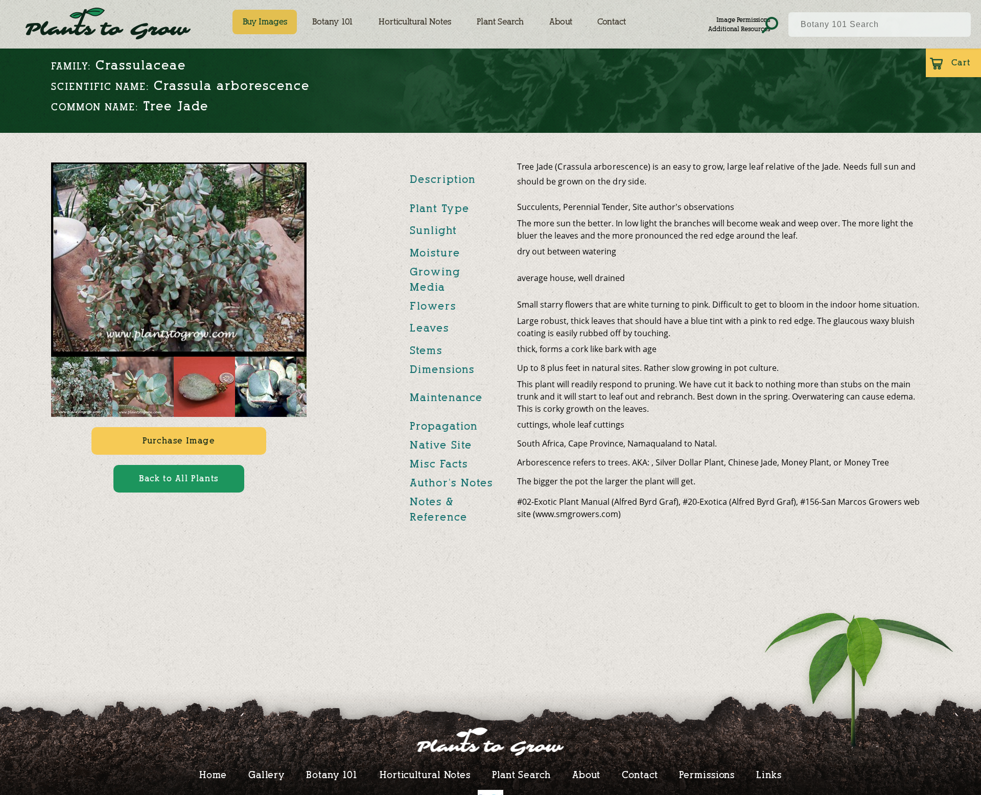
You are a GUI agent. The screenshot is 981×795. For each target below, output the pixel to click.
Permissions (707, 774)
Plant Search (500, 21)
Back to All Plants (179, 478)
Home (213, 774)
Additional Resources (739, 29)
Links (769, 774)
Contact (611, 21)
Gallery (266, 774)
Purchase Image (179, 440)
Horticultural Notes (415, 21)
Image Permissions (743, 19)
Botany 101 (332, 21)
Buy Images (265, 21)
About (560, 21)
